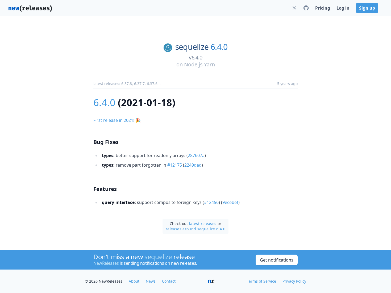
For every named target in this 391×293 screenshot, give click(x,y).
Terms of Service (261, 281)
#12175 (174, 165)
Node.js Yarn (199, 64)
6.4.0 (219, 47)
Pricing (322, 8)
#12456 (211, 202)
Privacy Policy (294, 281)
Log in (343, 8)
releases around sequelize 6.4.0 (195, 228)
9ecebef (230, 202)
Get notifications (276, 260)
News (151, 281)
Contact (169, 281)
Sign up (367, 8)
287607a (196, 155)
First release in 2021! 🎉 (117, 120)
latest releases (202, 223)
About (134, 281)
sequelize (192, 47)
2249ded (193, 165)
